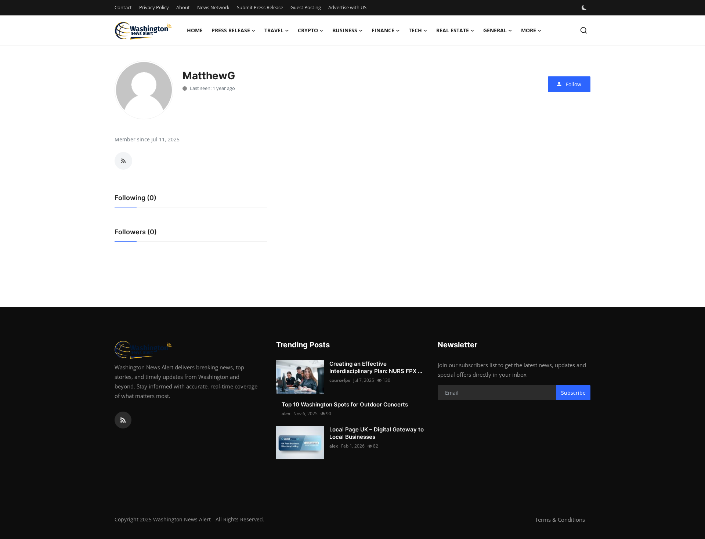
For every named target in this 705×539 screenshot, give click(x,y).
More (528, 30)
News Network (213, 7)
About (183, 7)
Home (195, 30)
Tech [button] (415, 30)
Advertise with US (347, 7)
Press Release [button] (231, 30)
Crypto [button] (308, 30)
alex (286, 413)
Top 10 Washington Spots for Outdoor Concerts (345, 404)
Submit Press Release (260, 7)
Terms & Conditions (560, 519)
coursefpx (339, 380)
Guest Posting (305, 7)
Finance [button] (383, 30)
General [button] (495, 30)
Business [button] (344, 30)
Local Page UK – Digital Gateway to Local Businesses (376, 433)
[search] (583, 30)
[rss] (123, 420)
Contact (123, 7)
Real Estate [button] (452, 30)
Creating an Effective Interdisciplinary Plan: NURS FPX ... (375, 367)
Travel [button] (273, 30)
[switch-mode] (584, 7)
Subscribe (573, 392)
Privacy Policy (154, 7)
